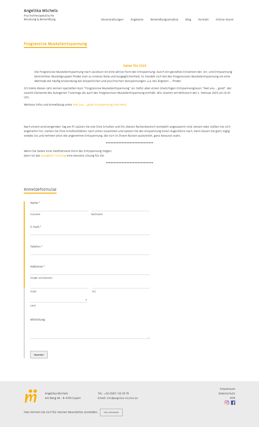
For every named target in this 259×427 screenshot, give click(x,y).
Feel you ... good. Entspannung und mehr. (100, 105)
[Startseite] (31, 396)
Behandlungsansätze (164, 20)
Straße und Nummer (41, 277)
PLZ (94, 291)
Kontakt (203, 20)
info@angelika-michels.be (122, 398)
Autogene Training (53, 156)
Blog (188, 20)
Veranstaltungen (112, 20)
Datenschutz (226, 393)
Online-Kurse (224, 20)
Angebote (137, 20)
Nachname (97, 214)
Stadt (33, 291)
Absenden (39, 354)
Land (33, 305)
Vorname (35, 214)
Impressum (227, 389)
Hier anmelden (111, 412)
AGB (232, 398)
